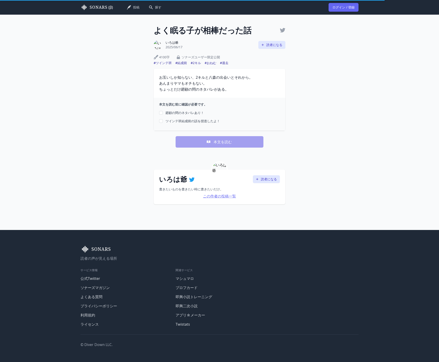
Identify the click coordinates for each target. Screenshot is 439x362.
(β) (101, 7)
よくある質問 (91, 296)
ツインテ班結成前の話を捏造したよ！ (193, 121)
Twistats (183, 324)
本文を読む (223, 141)
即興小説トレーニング (194, 296)
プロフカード (187, 287)
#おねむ (210, 63)
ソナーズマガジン (95, 287)
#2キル (196, 63)
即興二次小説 (187, 305)
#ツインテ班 (163, 63)
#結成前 (181, 63)
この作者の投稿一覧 (219, 196)
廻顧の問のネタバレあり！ (185, 113)
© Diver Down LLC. (96, 344)
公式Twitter (90, 278)
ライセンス (89, 324)
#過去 (224, 63)
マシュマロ (185, 278)
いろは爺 (172, 42)
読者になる (274, 45)
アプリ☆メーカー (190, 315)
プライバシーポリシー (98, 305)
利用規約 (87, 315)
